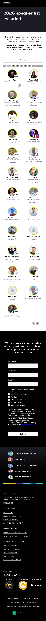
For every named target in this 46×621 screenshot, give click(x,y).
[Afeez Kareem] (12, 114)
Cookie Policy (11, 606)
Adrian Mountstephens (12, 101)
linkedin (19, 85)
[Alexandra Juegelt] (33, 230)
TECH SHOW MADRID (10, 553)
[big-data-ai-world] (10, 471)
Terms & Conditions (14, 602)
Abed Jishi (12, 80)
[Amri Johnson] (12, 309)
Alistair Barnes (33, 256)
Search (24, 60)
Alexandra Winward (12, 256)
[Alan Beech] (33, 133)
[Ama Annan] (12, 290)
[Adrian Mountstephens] (12, 95)
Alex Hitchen (12, 218)
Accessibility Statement (30, 602)
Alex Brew (12, 198)
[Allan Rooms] (33, 270)
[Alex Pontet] (12, 230)
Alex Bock (33, 178)
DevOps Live (20, 460)
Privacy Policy (26, 598)
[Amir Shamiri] (33, 290)
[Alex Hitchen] (12, 212)
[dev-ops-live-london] (10, 460)
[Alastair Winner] (33, 152)
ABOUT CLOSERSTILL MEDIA (13, 523)
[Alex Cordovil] (33, 192)
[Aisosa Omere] (33, 114)
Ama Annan (12, 296)
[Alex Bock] (33, 172)
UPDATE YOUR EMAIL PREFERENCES (15, 536)
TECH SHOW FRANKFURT (12, 546)
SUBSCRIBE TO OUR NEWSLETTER (15, 533)
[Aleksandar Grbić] (12, 172)
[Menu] (41, 3)
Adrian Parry (33, 101)
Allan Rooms (33, 276)
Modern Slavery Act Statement (29, 606)
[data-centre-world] (10, 477)
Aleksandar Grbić (12, 178)
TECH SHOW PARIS (9, 556)
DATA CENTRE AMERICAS (12, 560)
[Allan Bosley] (12, 270)
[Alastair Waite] (12, 152)
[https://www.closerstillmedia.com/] (37, 586)
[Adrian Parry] (33, 95)
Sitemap (36, 598)
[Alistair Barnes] (33, 250)
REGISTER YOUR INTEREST (12, 516)
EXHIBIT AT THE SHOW (11, 519)
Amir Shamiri (33, 296)
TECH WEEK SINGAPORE (11, 549)
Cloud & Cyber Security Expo (26, 466)
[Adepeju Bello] (33, 74)
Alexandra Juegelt (33, 236)
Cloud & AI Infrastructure (26, 453)
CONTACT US (8, 513)
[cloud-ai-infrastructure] (10, 453)
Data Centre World (23, 477)
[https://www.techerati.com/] (11, 575)
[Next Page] (33, 323)
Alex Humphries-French (33, 218)
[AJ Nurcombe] (12, 133)
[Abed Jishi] (12, 74)
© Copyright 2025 (13, 598)
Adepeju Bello (34, 80)
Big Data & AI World (23, 471)
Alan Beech (34, 139)
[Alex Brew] (12, 192)
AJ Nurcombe (12, 139)
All (4, 66)
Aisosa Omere (34, 121)
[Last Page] (37, 323)
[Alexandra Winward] (12, 250)
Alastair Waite (12, 158)
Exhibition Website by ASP (25, 613)
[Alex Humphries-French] (33, 212)
